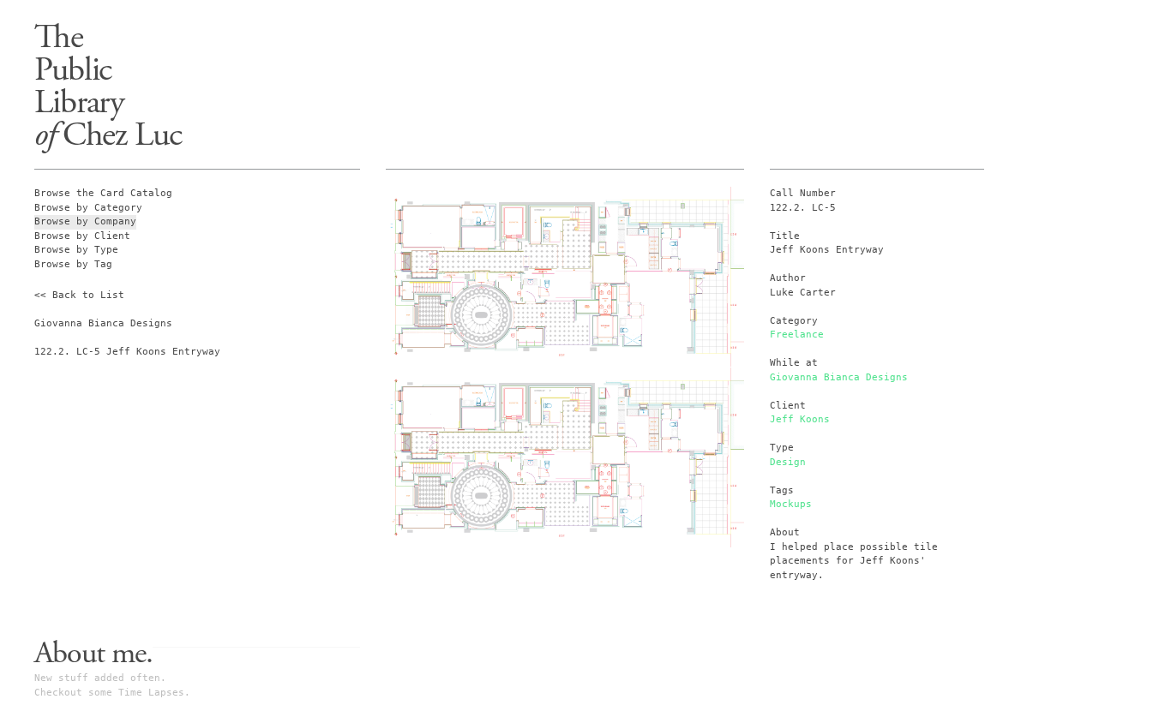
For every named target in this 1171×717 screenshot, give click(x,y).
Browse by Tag (73, 264)
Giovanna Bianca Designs (839, 377)
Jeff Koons (800, 419)
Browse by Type (76, 249)
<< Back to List (79, 295)
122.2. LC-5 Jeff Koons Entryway (127, 351)
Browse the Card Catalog (103, 193)
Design (788, 462)
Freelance (797, 334)
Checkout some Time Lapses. (112, 692)
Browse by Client (82, 236)
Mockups (791, 504)
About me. (93, 653)
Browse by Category (88, 207)
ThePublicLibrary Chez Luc (108, 86)
